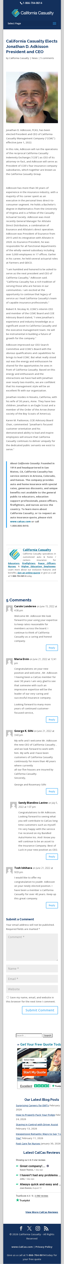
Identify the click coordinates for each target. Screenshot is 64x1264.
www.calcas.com (20, 521)
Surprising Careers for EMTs (32, 1105)
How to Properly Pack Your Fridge (35, 1114)
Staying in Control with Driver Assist (37, 1124)
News (35, 58)
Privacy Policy (43, 1246)
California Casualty (19, 58)
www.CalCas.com (22, 1246)
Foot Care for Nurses (28, 1143)
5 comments (47, 58)
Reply (52, 647)
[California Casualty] (14, 558)
